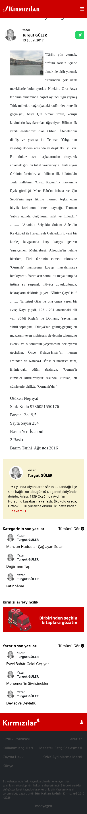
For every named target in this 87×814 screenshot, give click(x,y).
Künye (8, 765)
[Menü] (82, 9)
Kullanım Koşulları (18, 747)
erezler (76, 739)
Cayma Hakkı (14, 756)
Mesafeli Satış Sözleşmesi (60, 747)
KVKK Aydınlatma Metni (62, 756)
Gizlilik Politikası (16, 739)
